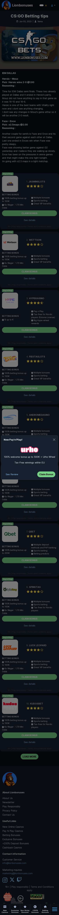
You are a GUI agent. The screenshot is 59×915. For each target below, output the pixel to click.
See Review (12, 474)
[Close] (54, 439)
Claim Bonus (46, 474)
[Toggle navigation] (54, 909)
